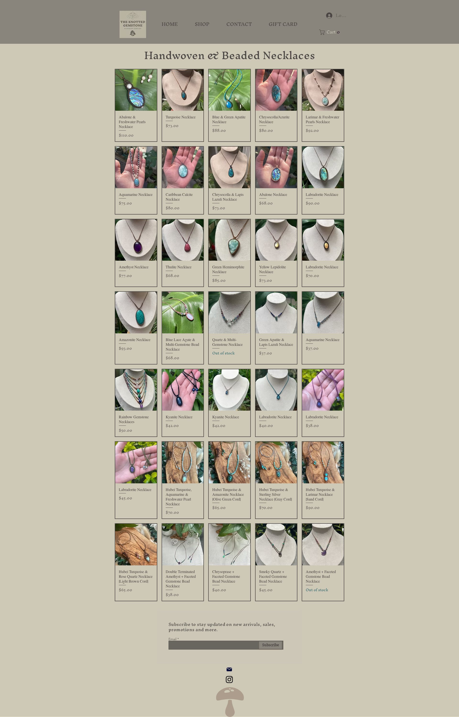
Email (172, 639)
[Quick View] (136, 90)
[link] (331, 32)
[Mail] (229, 669)
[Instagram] (229, 679)
